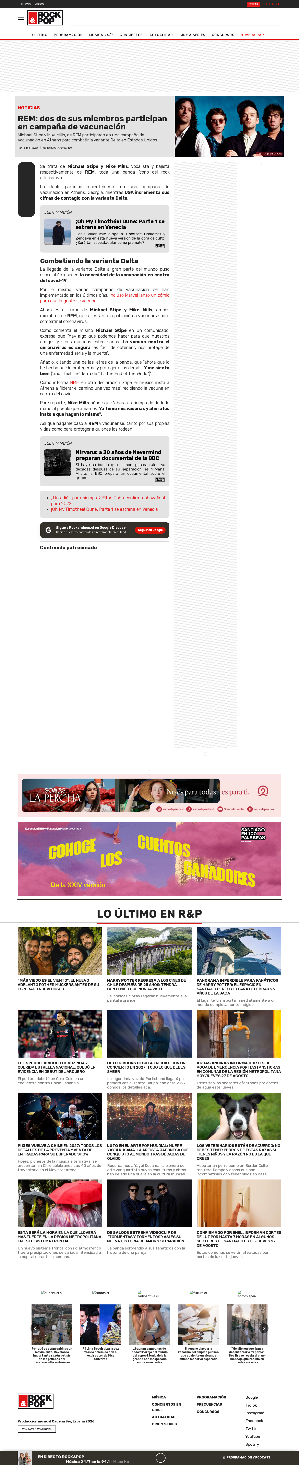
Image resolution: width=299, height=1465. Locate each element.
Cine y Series (164, 1424)
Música (159, 1397)
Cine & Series (192, 35)
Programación (68, 35)
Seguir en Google (150, 530)
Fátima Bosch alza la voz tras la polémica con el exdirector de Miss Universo (101, 1354)
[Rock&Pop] (45, 18)
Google (251, 1397)
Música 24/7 (101, 35)
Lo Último (37, 35)
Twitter (251, 1428)
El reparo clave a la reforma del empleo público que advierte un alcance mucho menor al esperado (198, 1354)
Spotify (251, 1444)
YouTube (252, 1436)
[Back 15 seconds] (151, 1458)
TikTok (250, 1405)
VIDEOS (39, 4)
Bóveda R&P (252, 35)
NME (74, 382)
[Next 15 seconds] (170, 1458)
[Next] (180, 1458)
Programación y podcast (248, 1457)
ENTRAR (253, 4)
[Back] (141, 1458)
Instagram (254, 1413)
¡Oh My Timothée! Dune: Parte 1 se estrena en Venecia (104, 509)
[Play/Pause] (161, 1458)
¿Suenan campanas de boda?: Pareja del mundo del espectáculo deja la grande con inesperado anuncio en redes (150, 1355)
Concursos (223, 35)
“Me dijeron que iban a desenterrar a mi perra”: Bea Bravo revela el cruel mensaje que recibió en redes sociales (247, 1355)
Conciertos (131, 35)
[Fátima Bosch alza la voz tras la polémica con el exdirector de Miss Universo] (100, 1324)
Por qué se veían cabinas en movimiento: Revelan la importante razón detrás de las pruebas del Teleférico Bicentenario (52, 1355)
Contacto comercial (37, 1429)
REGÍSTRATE (271, 4)
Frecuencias (209, 1404)
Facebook (253, 1420)
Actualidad (161, 35)
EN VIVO (26, 4)
